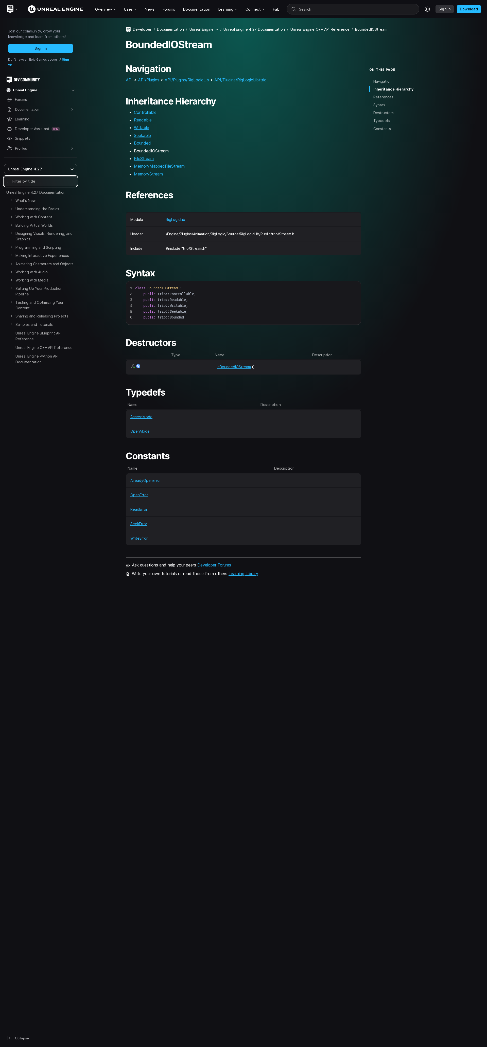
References (383, 97)
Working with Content (33, 217)
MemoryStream (148, 173)
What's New (25, 200)
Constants (382, 129)
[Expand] (11, 200)
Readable (143, 119)
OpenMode (140, 431)
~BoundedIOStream (234, 367)
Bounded (142, 143)
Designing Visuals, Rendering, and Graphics (44, 236)
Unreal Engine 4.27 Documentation (35, 192)
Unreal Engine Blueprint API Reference (38, 336)
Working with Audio (31, 272)
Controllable (145, 112)
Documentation (170, 29)
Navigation (382, 81)
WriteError (139, 538)
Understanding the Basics (37, 209)
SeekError (138, 524)
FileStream (144, 158)
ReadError (138, 509)
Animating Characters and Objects (44, 264)
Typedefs (381, 120)
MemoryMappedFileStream (159, 166)
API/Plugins (148, 79)
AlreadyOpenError (145, 480)
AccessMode (141, 417)
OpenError (139, 495)
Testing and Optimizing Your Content (39, 305)
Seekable (142, 135)
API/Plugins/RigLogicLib (187, 79)
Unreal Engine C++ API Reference (44, 347)
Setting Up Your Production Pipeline (38, 291)
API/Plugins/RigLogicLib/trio (240, 79)
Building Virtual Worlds (34, 225)
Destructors (383, 113)
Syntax (379, 105)
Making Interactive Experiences (42, 255)
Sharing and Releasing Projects (41, 316)
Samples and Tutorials (34, 324)
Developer (142, 29)
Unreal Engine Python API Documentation (36, 359)
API (129, 79)
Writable (141, 127)
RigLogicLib (175, 219)
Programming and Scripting (38, 247)
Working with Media (31, 280)
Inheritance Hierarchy (393, 89)
